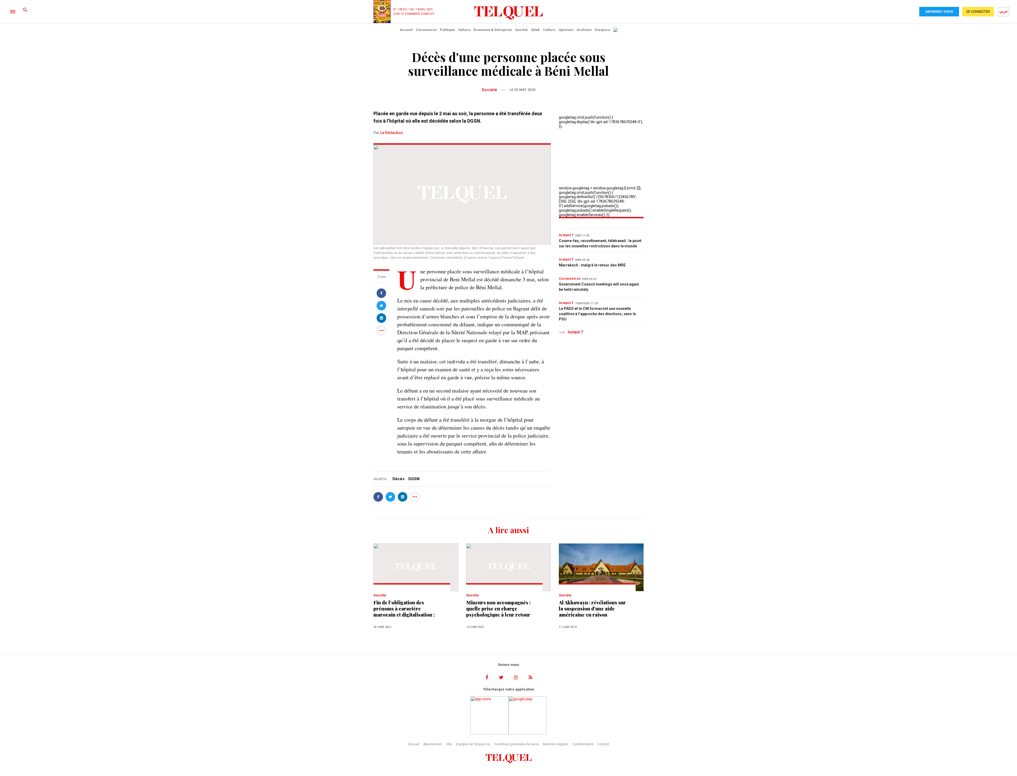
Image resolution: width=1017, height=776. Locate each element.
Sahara (464, 30)
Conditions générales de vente (516, 744)
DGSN (414, 478)
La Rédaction (391, 133)
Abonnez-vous (939, 12)
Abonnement (432, 744)
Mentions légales (555, 744)
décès (398, 478)
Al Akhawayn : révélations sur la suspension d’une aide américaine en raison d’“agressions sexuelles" (592, 609)
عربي (1003, 11)
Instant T (566, 235)
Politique (447, 30)
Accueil (406, 30)
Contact (603, 744)
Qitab (535, 30)
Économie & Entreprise (493, 30)
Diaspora (602, 30)
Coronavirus (426, 30)
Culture (549, 30)
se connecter (978, 12)
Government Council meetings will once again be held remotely (599, 287)
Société (521, 30)
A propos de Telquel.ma (473, 744)
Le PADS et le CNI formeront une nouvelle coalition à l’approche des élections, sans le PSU (597, 313)
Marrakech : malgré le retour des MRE (592, 265)
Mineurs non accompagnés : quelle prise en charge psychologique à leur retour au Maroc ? (498, 609)
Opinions (566, 30)
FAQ (449, 744)
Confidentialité (583, 744)
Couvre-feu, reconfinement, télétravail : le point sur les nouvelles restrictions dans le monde (600, 243)
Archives (584, 30)
